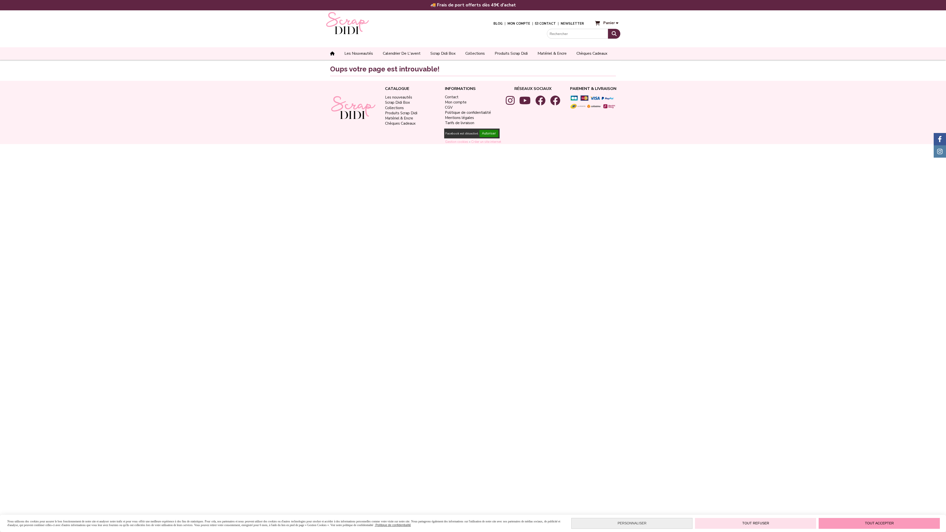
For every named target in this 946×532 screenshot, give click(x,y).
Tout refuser (755, 523)
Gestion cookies (457, 142)
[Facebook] (940, 139)
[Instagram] (940, 151)
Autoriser (489, 133)
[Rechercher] (614, 34)
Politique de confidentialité (393, 525)
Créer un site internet (486, 142)
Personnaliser (632, 523)
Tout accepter (879, 523)
